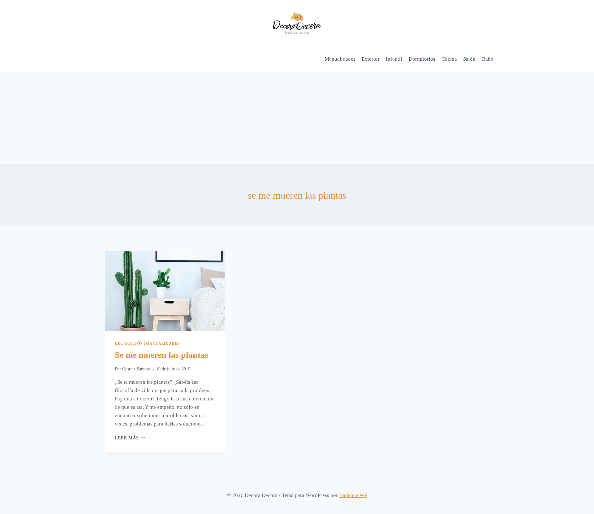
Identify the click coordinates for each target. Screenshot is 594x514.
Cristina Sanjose (136, 369)
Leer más (130, 438)
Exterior (371, 59)
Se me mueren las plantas (161, 355)
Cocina (449, 59)
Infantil (394, 59)
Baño (487, 59)
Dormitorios (422, 59)
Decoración (129, 343)
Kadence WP (353, 495)
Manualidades (340, 59)
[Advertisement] (297, 118)
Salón (469, 59)
